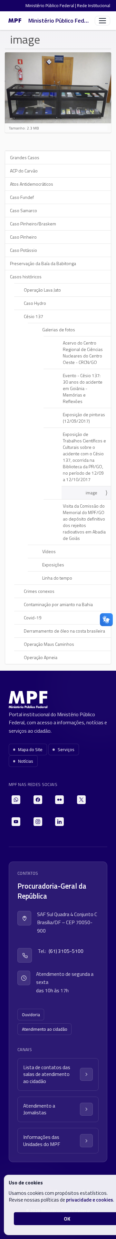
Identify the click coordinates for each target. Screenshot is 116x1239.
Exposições (53, 564)
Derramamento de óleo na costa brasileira (64, 630)
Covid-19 (33, 617)
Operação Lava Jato (42, 289)
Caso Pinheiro (23, 236)
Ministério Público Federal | (51, 5)
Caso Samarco (23, 210)
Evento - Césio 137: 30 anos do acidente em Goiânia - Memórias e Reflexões (82, 388)
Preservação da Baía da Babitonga (43, 263)
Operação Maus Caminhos (49, 644)
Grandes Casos (24, 157)
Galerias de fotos (58, 329)
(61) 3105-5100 (66, 951)
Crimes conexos (39, 591)
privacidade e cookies (89, 1199)
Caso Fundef (22, 197)
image (91, 492)
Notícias (25, 761)
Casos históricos (26, 276)
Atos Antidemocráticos (31, 184)
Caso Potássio (23, 250)
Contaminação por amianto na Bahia (58, 604)
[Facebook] (38, 799)
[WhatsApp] (16, 799)
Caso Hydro (35, 303)
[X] (81, 799)
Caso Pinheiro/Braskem (33, 223)
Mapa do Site (30, 749)
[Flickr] (59, 799)
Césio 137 (33, 316)
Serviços (66, 749)
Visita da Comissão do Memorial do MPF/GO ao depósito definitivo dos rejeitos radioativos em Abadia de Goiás (84, 522)
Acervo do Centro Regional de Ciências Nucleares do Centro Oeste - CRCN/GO (83, 352)
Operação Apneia (40, 657)
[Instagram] (38, 821)
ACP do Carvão (24, 170)
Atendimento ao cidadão (44, 1029)
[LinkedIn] (59, 821)
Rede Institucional (93, 5)
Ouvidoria (31, 1014)
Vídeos (49, 551)
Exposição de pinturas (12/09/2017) (84, 417)
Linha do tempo (57, 577)
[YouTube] (16, 821)
